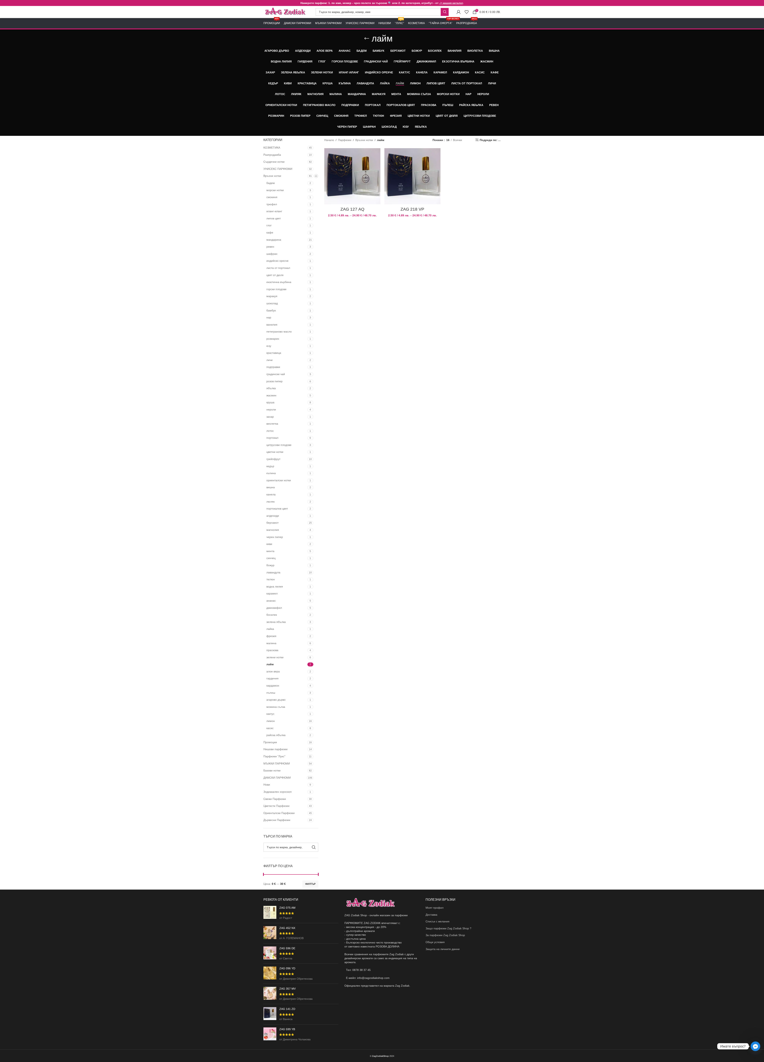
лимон (270, 721)
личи (269, 360)
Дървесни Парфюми (276, 820)
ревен (270, 246)
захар (270, 416)
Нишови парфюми (275, 749)
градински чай (275, 374)
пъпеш (270, 692)
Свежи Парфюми (274, 798)
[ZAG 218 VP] (412, 176)
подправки (273, 367)
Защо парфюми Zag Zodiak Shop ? (448, 928)
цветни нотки (274, 451)
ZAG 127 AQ (352, 209)
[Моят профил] (459, 12)
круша (270, 402)
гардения (272, 678)
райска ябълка (276, 735)
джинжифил (274, 607)
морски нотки (275, 190)
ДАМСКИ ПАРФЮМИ (277, 777)
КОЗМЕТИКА (271, 147)
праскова (272, 650)
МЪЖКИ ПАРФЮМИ (276, 763)
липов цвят (273, 218)
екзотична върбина (278, 282)
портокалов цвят (277, 508)
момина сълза (275, 706)
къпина (271, 473)
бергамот (272, 522)
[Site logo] (285, 11)
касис (270, 728)
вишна (270, 487)
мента (270, 551)
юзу (268, 345)
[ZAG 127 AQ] (352, 176)
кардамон (272, 685)
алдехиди (272, 515)
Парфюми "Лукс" (274, 756)
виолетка (272, 423)
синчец (271, 558)
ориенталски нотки (278, 480)
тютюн (270, 579)
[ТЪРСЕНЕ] (445, 12)
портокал (272, 437)
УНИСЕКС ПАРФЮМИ (277, 168)
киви (269, 544)
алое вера (273, 671)
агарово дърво (276, 699)
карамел (272, 593)
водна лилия (274, 586)
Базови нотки (272, 770)
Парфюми (344, 140)
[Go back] (367, 39)
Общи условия (435, 942)
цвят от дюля (275, 275)
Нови (266, 784)
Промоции (270, 742)
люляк (270, 501)
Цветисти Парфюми (276, 805)
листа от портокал (278, 267)
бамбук (271, 310)
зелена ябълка (276, 621)
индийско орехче (277, 260)
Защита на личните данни (443, 949)
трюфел (271, 204)
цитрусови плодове (278, 444)
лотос (270, 430)
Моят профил (434, 907)
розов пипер (274, 381)
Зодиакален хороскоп (277, 791)
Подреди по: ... (490, 140)
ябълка (271, 388)
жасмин (271, 395)
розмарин (272, 338)
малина (271, 643)
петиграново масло (279, 331)
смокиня (271, 197)
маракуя (271, 296)
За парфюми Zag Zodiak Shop (445, 935)
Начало (329, 140)
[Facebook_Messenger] (755, 1046)
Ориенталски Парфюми (279, 813)
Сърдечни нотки (274, 161)
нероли (271, 409)
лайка (270, 628)
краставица (273, 352)
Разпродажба (272, 154)
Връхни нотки (272, 175)
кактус (270, 713)
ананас (271, 600)
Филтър (310, 884)
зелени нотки (275, 657)
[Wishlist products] (467, 12)
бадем (270, 183)
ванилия (271, 324)
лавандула (273, 572)
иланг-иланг (274, 211)
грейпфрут (273, 459)
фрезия (271, 636)
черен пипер (274, 537)
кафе (269, 232)
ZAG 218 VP (412, 209)
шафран (271, 253)
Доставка (431, 914)
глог (269, 225)
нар (268, 317)
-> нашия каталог (451, 3)
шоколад (272, 303)
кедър (270, 466)
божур (270, 565)
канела (271, 494)
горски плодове (276, 289)
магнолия (272, 529)
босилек (271, 614)
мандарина (273, 239)
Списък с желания (437, 921)
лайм (270, 664)
